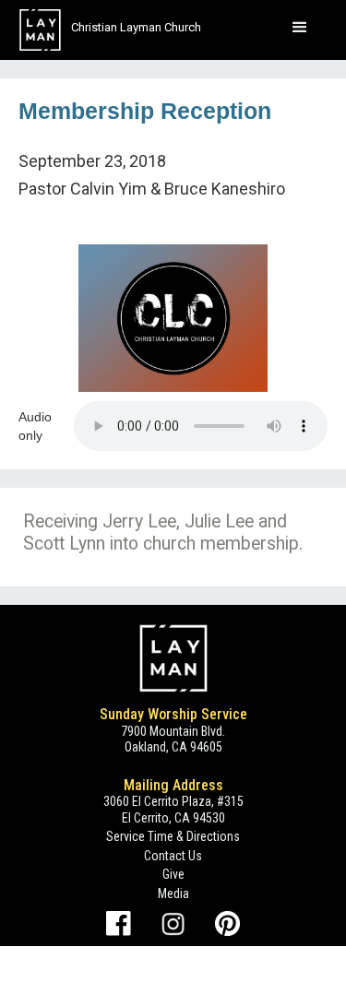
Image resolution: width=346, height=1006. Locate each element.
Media (173, 893)
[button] (300, 27)
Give (173, 874)
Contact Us (173, 855)
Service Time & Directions (173, 836)
